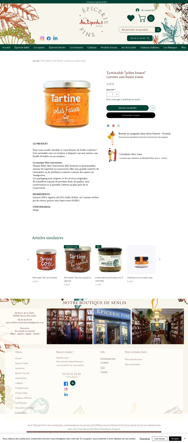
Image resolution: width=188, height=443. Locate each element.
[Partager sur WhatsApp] (118, 125)
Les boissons (20, 378)
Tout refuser (159, 438)
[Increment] (117, 94)
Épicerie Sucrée (22, 373)
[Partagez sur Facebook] (108, 125)
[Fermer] (184, 438)
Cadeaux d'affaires (23, 398)
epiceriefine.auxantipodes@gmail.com (25, 322)
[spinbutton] (112, 94)
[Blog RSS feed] (72, 383)
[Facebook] (48, 38)
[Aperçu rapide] (46, 259)
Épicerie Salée (21, 363)
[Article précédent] (28, 259)
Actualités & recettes (24, 407)
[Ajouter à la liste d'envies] (152, 108)
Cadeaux (19, 383)
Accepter (175, 438)
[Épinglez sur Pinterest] (113, 125)
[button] (147, 18)
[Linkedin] (55, 38)
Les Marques (21, 403)
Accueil (36, 60)
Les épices (19, 368)
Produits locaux (22, 388)
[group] (94, 267)
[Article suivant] (159, 259)
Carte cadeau (21, 412)
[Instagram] (42, 38)
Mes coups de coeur (134, 359)
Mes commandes (132, 364)
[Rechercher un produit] (158, 29)
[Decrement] (108, 94)
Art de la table (21, 393)
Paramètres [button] (145, 438)
